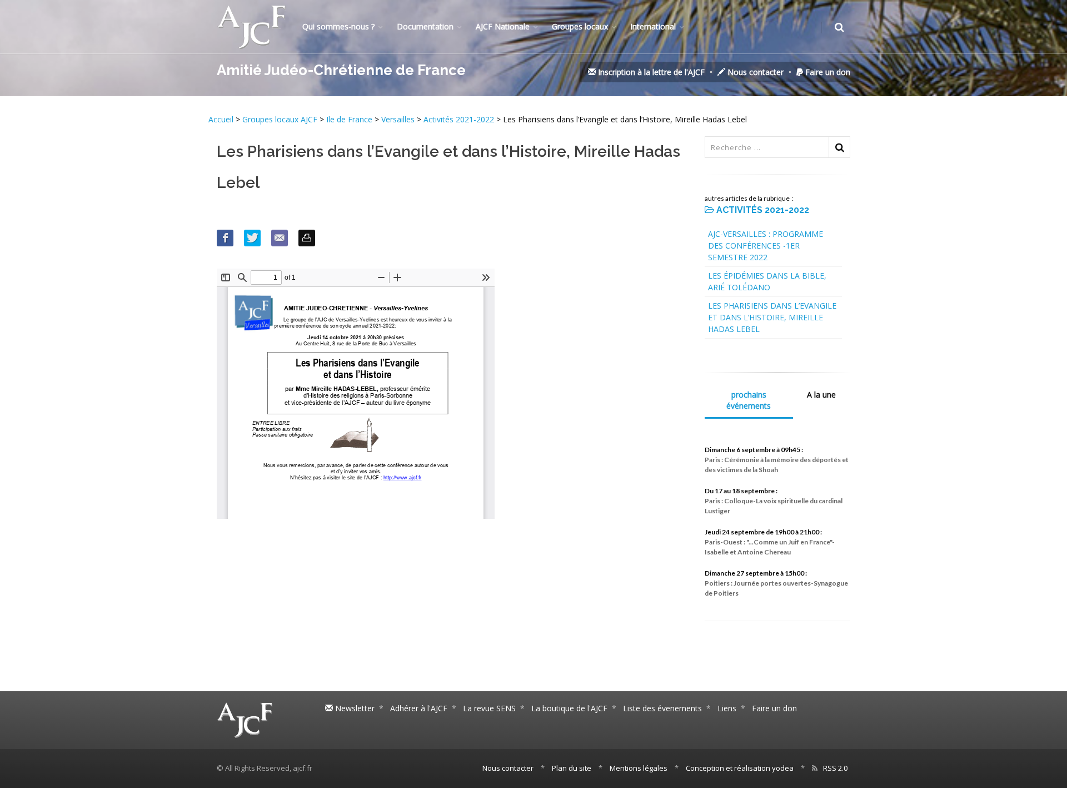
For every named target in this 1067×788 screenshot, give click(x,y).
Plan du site (571, 768)
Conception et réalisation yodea (740, 768)
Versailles (398, 119)
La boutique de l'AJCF (569, 708)
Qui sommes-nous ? (338, 26)
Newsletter (354, 708)
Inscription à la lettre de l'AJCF (650, 72)
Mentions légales (638, 768)
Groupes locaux (580, 26)
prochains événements (748, 400)
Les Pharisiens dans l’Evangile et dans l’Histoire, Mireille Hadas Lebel (772, 317)
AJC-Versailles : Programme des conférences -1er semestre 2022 (765, 245)
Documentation (425, 26)
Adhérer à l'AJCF (418, 708)
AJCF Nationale (503, 26)
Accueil (222, 119)
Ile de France (349, 119)
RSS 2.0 (835, 768)
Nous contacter (754, 72)
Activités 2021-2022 (458, 119)
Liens (726, 708)
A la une (821, 394)
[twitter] (252, 238)
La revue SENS (489, 708)
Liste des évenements (662, 708)
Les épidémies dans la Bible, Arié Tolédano (767, 281)
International (653, 26)
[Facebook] (225, 238)
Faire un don (826, 72)
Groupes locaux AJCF (281, 119)
